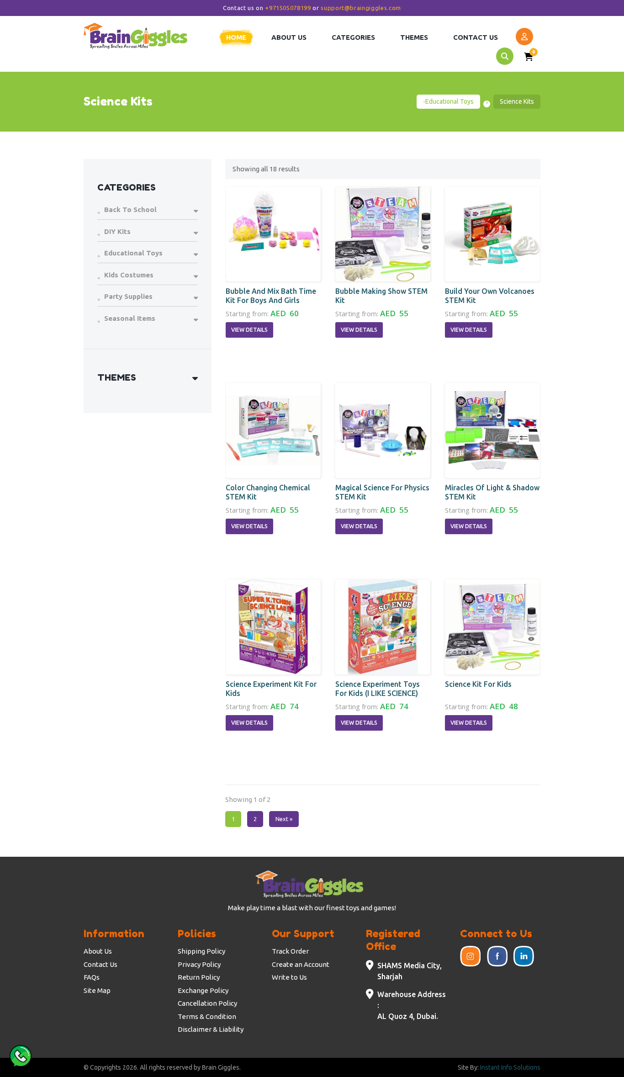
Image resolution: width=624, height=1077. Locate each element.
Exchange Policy (203, 990)
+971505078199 (288, 8)
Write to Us (289, 977)
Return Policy (199, 977)
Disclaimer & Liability (210, 1029)
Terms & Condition (207, 1016)
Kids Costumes (128, 275)
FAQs (92, 977)
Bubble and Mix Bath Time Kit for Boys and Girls (271, 295)
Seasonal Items (129, 318)
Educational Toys (133, 253)
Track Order (290, 951)
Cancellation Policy (207, 1003)
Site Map (97, 990)
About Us (98, 951)
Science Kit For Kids (478, 684)
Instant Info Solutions (510, 1067)
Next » (283, 819)
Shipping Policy (201, 951)
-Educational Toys (448, 101)
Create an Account (300, 964)
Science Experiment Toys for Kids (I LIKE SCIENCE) (377, 688)
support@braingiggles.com (361, 8)
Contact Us (100, 964)
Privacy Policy (199, 964)
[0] (528, 57)
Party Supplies (128, 296)
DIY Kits (117, 231)
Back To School (130, 209)
